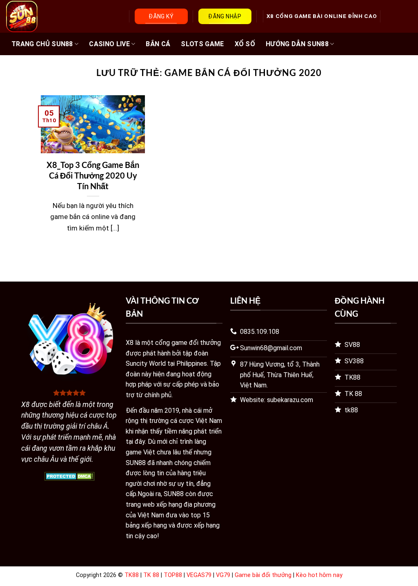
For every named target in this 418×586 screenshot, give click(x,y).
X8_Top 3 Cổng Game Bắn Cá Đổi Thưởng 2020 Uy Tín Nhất (93, 175)
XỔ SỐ (245, 44)
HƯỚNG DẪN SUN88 (297, 44)
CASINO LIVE (109, 44)
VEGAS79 (199, 575)
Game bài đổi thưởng (263, 575)
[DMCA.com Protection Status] (69, 475)
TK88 (132, 575)
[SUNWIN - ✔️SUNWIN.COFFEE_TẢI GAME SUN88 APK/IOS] (45, 16)
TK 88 (151, 575)
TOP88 (173, 575)
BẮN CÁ (158, 44)
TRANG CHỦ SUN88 (42, 44)
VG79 (223, 575)
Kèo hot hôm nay (319, 575)
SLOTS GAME (202, 44)
